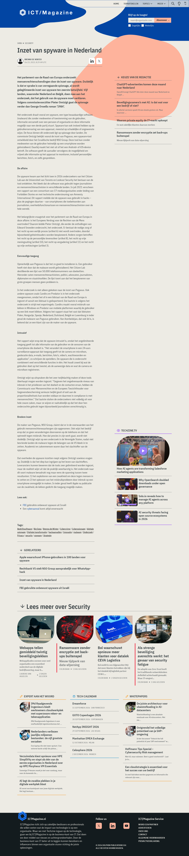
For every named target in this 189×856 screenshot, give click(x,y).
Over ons (143, 831)
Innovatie (67, 532)
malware (77, 532)
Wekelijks (149, 25)
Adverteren (144, 827)
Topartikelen (131, 3)
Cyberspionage (78, 528)
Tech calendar (87, 696)
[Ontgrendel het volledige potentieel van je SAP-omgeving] (130, 734)
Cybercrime (65, 528)
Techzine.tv (129, 430)
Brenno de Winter (50, 528)
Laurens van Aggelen (25, 675)
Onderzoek (88, 532)
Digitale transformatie (37, 532)
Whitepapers (138, 696)
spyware (38, 535)
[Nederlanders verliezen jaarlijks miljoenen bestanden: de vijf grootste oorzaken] (25, 740)
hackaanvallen (55, 532)
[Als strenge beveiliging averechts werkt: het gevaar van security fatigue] (153, 629)
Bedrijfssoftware (24, 528)
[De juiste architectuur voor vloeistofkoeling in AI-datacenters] (130, 711)
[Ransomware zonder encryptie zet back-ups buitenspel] (74, 629)
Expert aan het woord (39, 696)
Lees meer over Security (58, 606)
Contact (142, 834)
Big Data (37, 528)
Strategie (47, 535)
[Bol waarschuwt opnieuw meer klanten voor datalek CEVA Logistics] (114, 629)
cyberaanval (33, 508)
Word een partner (148, 824)
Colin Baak (64, 669)
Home (116, 3)
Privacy (20, 535)
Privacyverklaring (149, 841)
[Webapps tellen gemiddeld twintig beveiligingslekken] (35, 629)
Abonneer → (163, 20)
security (29, 535)
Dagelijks (136, 25)
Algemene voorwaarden (151, 837)
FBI (25, 505)
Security (29, 43)
